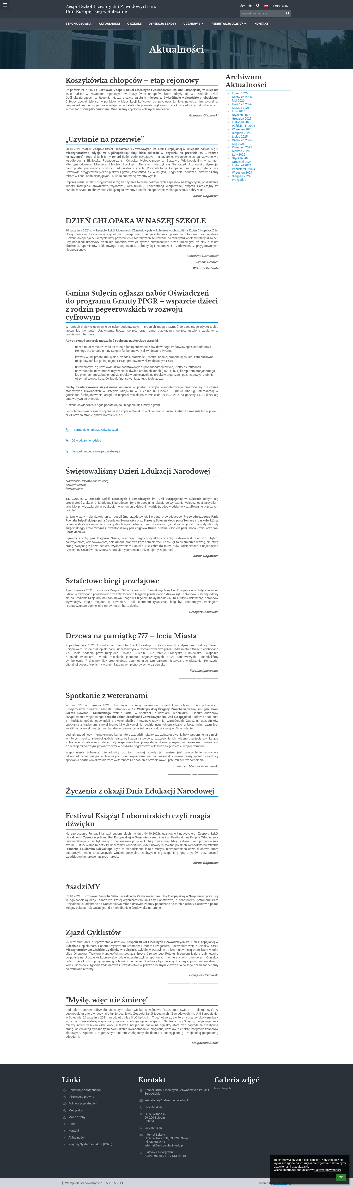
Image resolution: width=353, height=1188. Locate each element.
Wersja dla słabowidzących (83, 1183)
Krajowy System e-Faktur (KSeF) (90, 1144)
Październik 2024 (243, 169)
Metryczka (75, 1110)
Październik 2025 (243, 125)
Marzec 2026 (241, 107)
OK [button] (341, 1177)
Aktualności (76, 1137)
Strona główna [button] (78, 23)
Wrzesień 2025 (242, 129)
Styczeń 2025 (241, 158)
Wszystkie (239, 180)
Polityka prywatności (82, 1103)
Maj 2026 (238, 100)
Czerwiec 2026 (242, 97)
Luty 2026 (238, 111)
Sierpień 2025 (241, 133)
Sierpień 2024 (241, 176)
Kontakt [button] (261, 23)
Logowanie (282, 6)
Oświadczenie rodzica (86, 440)
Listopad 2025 (241, 122)
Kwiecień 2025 (242, 147)
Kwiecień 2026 (242, 104)
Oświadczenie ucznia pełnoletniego (96, 451)
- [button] (251, 5)
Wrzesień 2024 (242, 172)
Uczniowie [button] (191, 23)
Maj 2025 (238, 143)
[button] (258, 5)
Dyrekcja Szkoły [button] (162, 23)
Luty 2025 (238, 154)
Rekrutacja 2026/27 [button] (227, 23)
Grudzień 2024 (241, 162)
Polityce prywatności (327, 1170)
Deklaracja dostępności (84, 1090)
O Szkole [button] (134, 23)
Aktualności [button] (109, 23)
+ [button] (244, 5)
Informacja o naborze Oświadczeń (95, 429)
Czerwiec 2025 (242, 140)
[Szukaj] (288, 13)
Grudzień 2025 (241, 118)
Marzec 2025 (241, 151)
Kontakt (73, 1130)
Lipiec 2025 (240, 136)
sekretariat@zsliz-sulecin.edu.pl (166, 1100)
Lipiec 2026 (240, 93)
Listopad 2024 (241, 165)
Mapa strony (76, 1117)
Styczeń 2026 (241, 115)
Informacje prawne (81, 1096)
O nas (72, 1124)
